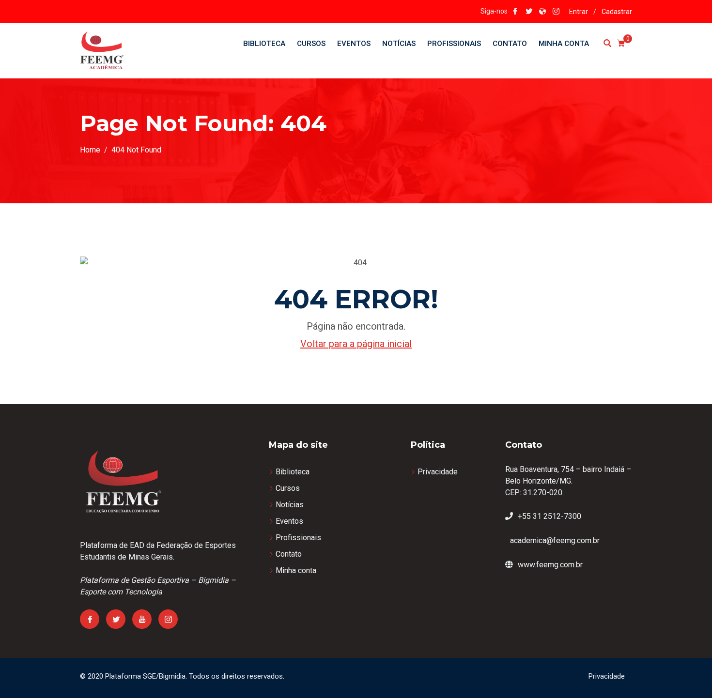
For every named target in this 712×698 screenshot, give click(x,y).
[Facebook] (89, 619)
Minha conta (564, 43)
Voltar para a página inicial (356, 343)
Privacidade (438, 471)
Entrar (578, 11)
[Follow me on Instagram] (556, 12)
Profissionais (454, 43)
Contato (510, 43)
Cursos (311, 43)
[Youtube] (142, 619)
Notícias (399, 43)
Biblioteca (264, 43)
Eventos (354, 43)
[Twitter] (115, 619)
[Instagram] (168, 619)
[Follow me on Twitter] (529, 12)
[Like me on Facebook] (515, 12)
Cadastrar (617, 11)
